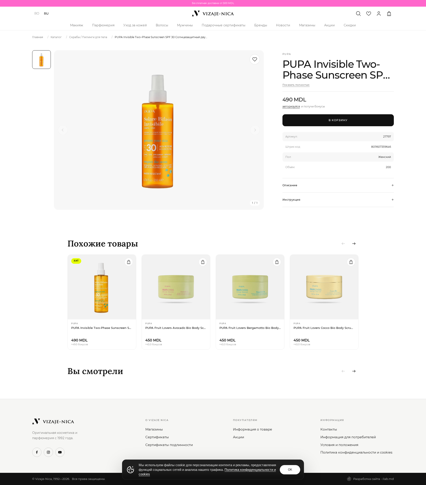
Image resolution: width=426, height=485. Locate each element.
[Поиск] (358, 13)
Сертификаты (157, 437)
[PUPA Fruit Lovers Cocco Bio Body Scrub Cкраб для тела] (324, 287)
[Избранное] (368, 13)
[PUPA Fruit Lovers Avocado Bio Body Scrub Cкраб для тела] (176, 287)
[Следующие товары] (354, 243)
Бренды (260, 25)
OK (290, 469)
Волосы (162, 25)
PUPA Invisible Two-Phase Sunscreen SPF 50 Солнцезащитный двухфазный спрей (101, 328)
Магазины (307, 25)
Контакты (328, 429)
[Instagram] (48, 452)
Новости (283, 25)
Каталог (56, 37)
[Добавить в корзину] (128, 262)
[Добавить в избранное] (255, 59)
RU (46, 14)
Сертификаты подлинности (169, 445)
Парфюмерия (103, 25)
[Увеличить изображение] (159, 130)
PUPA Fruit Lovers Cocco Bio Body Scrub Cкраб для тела (324, 328)
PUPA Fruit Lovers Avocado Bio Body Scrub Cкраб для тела (176, 328)
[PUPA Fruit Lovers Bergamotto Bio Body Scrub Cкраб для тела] (250, 287)
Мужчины (185, 25)
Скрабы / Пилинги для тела (88, 37)
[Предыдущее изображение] (63, 130)
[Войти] (379, 13)
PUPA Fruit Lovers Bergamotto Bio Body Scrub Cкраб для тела (250, 328)
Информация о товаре (252, 429)
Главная (37, 37)
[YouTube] (60, 452)
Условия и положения (339, 445)
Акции (329, 25)
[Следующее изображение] (255, 130)
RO (36, 14)
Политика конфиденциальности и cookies (356, 452)
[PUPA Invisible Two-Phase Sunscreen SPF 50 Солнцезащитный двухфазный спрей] (102, 287)
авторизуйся (291, 106)
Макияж (76, 25)
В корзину (338, 120)
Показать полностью (296, 84)
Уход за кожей (135, 25)
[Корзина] (389, 13)
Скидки (350, 25)
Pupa (286, 54)
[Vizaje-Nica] (213, 13)
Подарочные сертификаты (223, 25)
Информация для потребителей (348, 437)
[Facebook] (36, 452)
